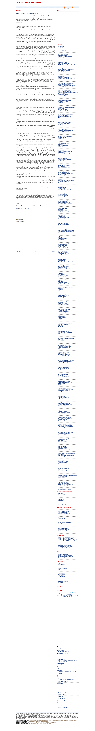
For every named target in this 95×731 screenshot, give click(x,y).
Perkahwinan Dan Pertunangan (63, 427)
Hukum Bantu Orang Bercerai (63, 223)
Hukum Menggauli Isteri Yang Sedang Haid (65, 435)
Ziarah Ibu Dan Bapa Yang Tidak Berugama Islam (66, 453)
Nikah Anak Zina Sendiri (62, 246)
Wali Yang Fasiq (60, 375)
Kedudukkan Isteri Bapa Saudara (63, 367)
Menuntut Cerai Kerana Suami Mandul (64, 84)
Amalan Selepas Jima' (61, 226)
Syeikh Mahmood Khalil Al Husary (64, 513)
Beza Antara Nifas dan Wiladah (63, 94)
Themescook (76, 727)
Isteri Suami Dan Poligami (62, 481)
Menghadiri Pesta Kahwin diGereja (64, 354)
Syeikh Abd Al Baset (61, 518)
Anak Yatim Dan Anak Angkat (63, 398)
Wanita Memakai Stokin (62, 344)
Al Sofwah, (36, 721)
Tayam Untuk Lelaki (61, 215)
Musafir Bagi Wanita (61, 359)
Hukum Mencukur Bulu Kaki (63, 405)
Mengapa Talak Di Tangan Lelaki (63, 294)
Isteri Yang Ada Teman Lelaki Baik (63, 297)
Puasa (21, 6)
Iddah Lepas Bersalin (61, 272)
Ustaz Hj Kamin (60, 495)
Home (36, 251)
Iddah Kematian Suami (62, 124)
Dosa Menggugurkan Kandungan (63, 471)
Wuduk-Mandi (32, 6)
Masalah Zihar (60, 288)
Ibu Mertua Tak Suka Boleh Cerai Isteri (64, 247)
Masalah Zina (60, 144)
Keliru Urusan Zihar (61, 467)
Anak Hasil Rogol (61, 258)
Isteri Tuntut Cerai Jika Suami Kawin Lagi (65, 418)
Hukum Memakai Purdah (62, 353)
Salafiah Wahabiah (61, 659)
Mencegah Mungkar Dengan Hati (63, 172)
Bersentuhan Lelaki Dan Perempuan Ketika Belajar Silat (67, 475)
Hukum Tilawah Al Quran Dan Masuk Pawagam (66, 373)
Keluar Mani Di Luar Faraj (62, 411)
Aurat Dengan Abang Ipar (62, 462)
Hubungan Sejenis (61, 428)
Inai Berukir (60, 179)
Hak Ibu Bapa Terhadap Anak (63, 334)
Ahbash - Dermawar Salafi (62, 692)
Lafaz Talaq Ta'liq (61, 47)
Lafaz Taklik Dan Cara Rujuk (63, 301)
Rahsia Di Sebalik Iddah (62, 409)
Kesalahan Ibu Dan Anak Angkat (63, 253)
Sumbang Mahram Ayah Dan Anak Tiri (64, 470)
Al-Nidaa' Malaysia (61, 698)
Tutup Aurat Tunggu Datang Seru (63, 200)
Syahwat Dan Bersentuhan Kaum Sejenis (65, 404)
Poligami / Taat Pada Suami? (63, 168)
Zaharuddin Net (61, 663)
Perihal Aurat (60, 290)
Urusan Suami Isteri (61, 478)
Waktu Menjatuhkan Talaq (62, 282)
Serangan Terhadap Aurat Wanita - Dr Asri (65, 555)
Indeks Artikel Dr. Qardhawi (63, 690)
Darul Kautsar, (61, 720)
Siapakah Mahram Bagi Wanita (63, 115)
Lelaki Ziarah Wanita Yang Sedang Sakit (64, 91)
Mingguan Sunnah (61, 678)
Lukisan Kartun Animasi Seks (63, 195)
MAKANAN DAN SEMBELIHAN (63, 581)
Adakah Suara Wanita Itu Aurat (63, 317)
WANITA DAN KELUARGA (62, 568)
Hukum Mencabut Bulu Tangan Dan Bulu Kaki (66, 230)
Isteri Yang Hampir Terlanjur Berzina (64, 345)
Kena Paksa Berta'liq (61, 216)
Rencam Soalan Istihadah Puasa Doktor (64, 153)
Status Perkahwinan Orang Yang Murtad (65, 151)
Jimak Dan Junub (61, 440)
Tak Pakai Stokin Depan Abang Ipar (64, 202)
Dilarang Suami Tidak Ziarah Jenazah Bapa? (65, 71)
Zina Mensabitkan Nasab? (62, 305)
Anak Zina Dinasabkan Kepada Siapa (64, 347)
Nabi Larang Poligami (61, 152)
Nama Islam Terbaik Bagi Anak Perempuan (65, 424)
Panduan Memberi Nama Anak (63, 61)
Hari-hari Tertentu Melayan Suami (63, 483)
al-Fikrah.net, (31, 720)
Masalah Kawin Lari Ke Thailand (63, 224)
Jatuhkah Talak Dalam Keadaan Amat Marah (65, 114)
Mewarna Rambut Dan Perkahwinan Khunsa (65, 484)
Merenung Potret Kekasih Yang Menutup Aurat (66, 360)
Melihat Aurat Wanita (61, 348)
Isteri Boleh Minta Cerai (62, 72)
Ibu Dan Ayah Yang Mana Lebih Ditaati (64, 402)
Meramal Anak (60, 186)
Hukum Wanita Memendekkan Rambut (64, 128)
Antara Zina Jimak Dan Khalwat (63, 331)
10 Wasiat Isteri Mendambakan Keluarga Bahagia (66, 556)
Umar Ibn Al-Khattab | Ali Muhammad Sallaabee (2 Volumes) (67, 671)
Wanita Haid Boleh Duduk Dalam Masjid (64, 547)
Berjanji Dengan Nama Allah (63, 448)
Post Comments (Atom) (25, 253)
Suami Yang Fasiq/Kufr (62, 260)
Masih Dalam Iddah (61, 207)
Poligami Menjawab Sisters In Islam (64, 377)
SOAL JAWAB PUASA (61, 580)
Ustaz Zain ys (60, 493)
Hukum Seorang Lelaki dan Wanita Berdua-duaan (66, 90)
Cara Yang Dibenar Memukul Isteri (63, 442)
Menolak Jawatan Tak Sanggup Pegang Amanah (66, 420)
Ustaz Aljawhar (60, 498)
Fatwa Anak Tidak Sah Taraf (62, 62)
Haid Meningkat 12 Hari (62, 233)
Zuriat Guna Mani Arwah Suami (63, 211)
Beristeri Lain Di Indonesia (62, 303)
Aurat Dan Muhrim (61, 460)
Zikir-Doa (40, 6)
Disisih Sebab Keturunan (62, 391)
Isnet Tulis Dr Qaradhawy (43, 721)
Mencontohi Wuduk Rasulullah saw (64, 528)
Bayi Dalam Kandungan (62, 137)
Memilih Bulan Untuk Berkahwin (63, 276)
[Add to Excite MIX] (74, 595)
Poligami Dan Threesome (62, 439)
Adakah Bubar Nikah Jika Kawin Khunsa (65, 382)
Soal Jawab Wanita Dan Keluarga (28, 2)
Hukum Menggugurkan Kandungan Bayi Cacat (66, 455)
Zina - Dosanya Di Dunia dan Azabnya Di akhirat (66, 68)
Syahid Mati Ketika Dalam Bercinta (64, 355)
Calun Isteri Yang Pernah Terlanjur (64, 352)
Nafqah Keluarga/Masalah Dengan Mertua (65, 218)
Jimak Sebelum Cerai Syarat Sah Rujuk (64, 122)
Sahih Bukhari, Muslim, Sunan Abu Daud (42, 723)
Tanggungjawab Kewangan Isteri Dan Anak (65, 154)
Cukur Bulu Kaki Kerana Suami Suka (64, 403)
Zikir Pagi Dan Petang (61, 527)
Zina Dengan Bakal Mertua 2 (63, 291)
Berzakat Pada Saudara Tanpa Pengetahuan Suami (66, 85)
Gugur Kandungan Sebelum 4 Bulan (64, 118)
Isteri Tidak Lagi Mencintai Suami (63, 304)
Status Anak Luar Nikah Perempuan (64, 412)
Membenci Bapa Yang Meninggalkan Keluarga (66, 180)
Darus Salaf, (31, 721)
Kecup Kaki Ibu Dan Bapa (62, 310)
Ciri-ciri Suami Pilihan (61, 57)
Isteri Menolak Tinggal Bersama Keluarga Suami (66, 86)
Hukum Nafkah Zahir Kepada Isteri (64, 99)
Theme (65, 727)
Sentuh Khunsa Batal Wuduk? (63, 482)
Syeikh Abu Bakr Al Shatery (62, 512)
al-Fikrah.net (60, 685)
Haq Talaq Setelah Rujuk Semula (63, 283)
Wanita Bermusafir (61, 340)
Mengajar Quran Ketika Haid (63, 255)
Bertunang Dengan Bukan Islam (63, 298)
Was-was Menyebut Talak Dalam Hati (64, 121)
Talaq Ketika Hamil (61, 281)
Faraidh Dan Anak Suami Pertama (63, 217)
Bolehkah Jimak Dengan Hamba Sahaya (65, 363)
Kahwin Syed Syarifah (61, 196)
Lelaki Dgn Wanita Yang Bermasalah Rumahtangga (66, 107)
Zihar (59, 469)
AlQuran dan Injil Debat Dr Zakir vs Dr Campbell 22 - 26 (67, 541)
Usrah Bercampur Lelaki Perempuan (64, 268)
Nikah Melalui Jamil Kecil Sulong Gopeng (65, 203)
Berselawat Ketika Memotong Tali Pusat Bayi (65, 48)
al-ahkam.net (60, 683)
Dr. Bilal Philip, (39, 722)
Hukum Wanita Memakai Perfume (63, 63)
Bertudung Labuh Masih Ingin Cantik (64, 159)
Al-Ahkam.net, (37, 720)
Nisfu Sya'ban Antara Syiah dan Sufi (64, 544)
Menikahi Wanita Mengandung (63, 384)
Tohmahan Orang (61, 302)
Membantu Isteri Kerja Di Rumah (63, 474)
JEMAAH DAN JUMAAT (62, 574)
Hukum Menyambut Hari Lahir (63, 447)
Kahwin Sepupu (60, 289)
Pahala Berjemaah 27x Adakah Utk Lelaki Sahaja (66, 231)
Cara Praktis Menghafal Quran (63, 531)
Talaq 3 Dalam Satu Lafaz (62, 225)
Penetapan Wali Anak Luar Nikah (63, 77)
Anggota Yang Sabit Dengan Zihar (64, 175)
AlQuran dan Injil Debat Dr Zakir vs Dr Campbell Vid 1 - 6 (67, 537)
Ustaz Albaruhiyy (61, 500)
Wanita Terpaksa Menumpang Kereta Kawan (65, 173)
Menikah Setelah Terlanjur (62, 187)
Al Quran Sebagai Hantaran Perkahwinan (65, 366)
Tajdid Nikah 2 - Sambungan (63, 146)
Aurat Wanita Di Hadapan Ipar (63, 369)
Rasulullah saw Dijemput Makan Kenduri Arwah (66, 546)
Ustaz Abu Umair (61, 499)
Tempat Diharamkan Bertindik (63, 158)
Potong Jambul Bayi (61, 477)
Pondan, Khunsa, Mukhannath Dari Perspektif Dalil (66, 96)
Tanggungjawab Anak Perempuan (64, 165)
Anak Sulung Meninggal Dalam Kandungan (27, 13)
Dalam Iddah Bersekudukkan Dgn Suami (65, 164)
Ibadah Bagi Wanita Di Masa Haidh (64, 65)
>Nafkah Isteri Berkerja (62, 259)
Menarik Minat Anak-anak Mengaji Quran (65, 438)
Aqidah (44, 6)
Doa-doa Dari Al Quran (62, 523)
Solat (18, 6)
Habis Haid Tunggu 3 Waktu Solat (63, 265)
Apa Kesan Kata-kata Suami (62, 476)
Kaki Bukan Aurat (61, 150)
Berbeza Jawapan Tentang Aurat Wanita (65, 323)
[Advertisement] (31, 214)
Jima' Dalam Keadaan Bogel (63, 161)
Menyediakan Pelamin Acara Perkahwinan (65, 136)
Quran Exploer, (31, 723)
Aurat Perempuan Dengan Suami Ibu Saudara (65, 389)
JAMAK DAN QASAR (61, 575)
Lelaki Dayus (60, 269)
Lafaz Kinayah (60, 308)
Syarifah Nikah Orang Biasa (62, 194)
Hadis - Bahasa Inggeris (62, 700)
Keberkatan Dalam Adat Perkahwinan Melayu (65, 426)
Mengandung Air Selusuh (62, 182)
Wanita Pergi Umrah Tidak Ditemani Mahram (65, 262)
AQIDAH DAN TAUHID (61, 577)
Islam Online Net (61, 650)
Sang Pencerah (60, 674)
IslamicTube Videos (61, 694)
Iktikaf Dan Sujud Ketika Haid (63, 109)
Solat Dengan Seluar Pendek (63, 461)
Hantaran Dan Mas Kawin (62, 267)
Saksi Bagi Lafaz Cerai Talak (63, 55)
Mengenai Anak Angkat (62, 174)
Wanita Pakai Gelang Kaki (62, 254)
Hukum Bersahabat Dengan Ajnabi (64, 167)
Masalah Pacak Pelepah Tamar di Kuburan (65, 545)
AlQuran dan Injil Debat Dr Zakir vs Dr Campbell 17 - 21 (67, 540)
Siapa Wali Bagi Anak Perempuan (63, 181)
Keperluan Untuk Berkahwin (63, 370)
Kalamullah (60, 670)
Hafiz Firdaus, (49, 720)
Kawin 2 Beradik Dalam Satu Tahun (64, 123)
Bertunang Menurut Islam (62, 434)
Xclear (63, 727)
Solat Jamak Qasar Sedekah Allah (63, 529)
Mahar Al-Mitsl (60, 209)
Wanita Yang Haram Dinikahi (63, 374)
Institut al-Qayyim (61, 705)
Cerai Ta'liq (60, 318)
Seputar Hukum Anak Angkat (63, 101)
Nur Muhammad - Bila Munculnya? (64, 548)
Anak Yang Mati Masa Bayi (62, 238)
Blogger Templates (70, 727)
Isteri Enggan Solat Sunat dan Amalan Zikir (65, 79)
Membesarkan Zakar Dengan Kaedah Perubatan (66, 449)
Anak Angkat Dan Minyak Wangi (63, 397)
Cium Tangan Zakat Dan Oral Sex (63, 311)
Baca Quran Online (61, 564)
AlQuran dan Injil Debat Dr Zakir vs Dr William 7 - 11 (66, 538)
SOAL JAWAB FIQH (61, 576)
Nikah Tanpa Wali (61, 454)
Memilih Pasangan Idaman (62, 557)
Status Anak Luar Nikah (62, 413)
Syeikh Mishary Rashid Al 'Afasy (63, 514)
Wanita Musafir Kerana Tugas (63, 54)
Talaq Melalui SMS (61, 330)
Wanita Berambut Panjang (62, 229)
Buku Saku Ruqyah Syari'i (62, 530)
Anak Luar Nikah (61, 395)
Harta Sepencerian (61, 240)
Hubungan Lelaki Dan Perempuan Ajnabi (65, 406)
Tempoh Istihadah (61, 76)
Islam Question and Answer (63, 653)
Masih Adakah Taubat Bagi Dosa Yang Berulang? (66, 64)
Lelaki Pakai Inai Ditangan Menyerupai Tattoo (65, 83)
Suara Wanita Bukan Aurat (62, 419)
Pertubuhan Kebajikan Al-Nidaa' (70, 720)
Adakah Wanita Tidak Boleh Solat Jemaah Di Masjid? (67, 75)
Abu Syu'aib (60, 673)
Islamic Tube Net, (46, 722)
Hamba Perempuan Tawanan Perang (64, 309)
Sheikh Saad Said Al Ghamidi (63, 510)
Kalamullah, (33, 722)
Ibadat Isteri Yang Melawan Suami (63, 485)
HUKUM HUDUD (60, 582)
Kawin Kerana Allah (61, 188)
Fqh (36, 6)
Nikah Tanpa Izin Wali (61, 274)
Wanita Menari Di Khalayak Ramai (63, 376)
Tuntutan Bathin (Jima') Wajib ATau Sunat (65, 189)
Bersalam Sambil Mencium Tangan (64, 433)
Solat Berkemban (61, 108)
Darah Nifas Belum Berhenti (62, 210)
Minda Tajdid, (43, 720)
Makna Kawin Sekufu (61, 383)
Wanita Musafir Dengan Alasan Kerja (64, 125)
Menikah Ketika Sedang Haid (63, 341)
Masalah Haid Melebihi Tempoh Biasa (64, 116)
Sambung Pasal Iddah (61, 456)
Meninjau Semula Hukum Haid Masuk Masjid (65, 261)
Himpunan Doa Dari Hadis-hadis (63, 524)
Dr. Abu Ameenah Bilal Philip (63, 707)
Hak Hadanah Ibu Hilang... (62, 201)
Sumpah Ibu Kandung (62, 219)
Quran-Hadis (26, 6)
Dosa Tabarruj (60, 273)
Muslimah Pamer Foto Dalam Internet (64, 117)
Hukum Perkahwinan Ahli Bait (63, 145)
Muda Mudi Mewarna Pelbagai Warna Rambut (65, 432)
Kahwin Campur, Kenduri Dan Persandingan (65, 130)
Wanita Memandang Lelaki (62, 251)
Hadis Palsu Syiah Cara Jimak (63, 252)
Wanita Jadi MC (60, 157)
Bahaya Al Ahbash (61, 666)
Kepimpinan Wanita (61, 316)
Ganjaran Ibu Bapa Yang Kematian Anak (65, 425)
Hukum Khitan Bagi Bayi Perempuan (64, 445)
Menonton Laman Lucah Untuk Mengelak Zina (66, 69)
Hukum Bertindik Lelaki (62, 446)
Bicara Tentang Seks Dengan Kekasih (64, 388)
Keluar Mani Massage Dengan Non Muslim (65, 361)
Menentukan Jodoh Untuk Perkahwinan (64, 489)
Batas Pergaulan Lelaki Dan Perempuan (64, 190)
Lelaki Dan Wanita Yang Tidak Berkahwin (65, 332)
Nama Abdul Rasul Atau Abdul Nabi (64, 390)
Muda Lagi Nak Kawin (61, 166)
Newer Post (18, 251)
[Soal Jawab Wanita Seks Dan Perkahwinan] (64, 594)
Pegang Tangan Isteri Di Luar (63, 312)
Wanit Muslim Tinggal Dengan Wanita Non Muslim (66, 193)
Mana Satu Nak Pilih (61, 197)
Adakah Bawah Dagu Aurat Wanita (64, 381)
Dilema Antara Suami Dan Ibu (63, 129)
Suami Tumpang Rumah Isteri (63, 204)
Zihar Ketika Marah (61, 280)
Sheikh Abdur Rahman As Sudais (63, 511)
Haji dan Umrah (61, 696)
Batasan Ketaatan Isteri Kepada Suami (64, 100)
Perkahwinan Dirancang (62, 399)
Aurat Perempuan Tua (61, 102)
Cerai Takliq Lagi (61, 138)
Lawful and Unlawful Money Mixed (63, 654)
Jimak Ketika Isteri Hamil (62, 296)
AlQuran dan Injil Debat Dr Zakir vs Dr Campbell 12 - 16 (67, 539)
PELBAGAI (60, 569)
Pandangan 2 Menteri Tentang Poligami (64, 417)
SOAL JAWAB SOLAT (61, 573)
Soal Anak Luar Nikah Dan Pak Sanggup (65, 362)
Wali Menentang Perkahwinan (63, 275)
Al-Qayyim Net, (55, 720)
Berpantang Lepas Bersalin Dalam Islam (65, 56)
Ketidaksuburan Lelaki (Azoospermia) (64, 346)
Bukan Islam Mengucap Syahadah (64, 135)
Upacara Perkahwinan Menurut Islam (64, 463)
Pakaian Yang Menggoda (62, 232)
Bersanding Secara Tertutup (63, 208)
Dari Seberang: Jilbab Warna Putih (64, 132)
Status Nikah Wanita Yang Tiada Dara (64, 110)
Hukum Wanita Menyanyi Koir (63, 103)
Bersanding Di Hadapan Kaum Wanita (64, 131)
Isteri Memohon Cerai (61, 319)
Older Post (53, 251)
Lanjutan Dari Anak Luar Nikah (63, 392)
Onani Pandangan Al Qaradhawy (63, 143)
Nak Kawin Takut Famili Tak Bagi (63, 222)
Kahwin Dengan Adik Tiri (62, 95)
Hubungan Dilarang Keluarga (63, 244)
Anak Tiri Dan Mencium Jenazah (63, 295)
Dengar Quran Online (61, 563)
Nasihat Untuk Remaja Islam (63, 554)
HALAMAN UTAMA (61, 46)
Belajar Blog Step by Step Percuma (64, 504)
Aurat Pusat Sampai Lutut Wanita (63, 324)
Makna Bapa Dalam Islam (62, 326)
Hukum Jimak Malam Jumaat (63, 441)
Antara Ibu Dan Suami (61, 396)
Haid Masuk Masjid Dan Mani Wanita (64, 171)
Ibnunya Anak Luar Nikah (62, 245)
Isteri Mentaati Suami (61, 337)
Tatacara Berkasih (61, 239)
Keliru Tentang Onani (61, 160)
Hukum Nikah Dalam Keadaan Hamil (64, 70)
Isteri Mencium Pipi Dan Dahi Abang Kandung (66, 338)
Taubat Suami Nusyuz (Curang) (63, 266)
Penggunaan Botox (61, 236)
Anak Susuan (60, 431)
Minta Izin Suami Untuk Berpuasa (63, 368)
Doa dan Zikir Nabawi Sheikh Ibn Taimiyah (65, 522)
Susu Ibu (59, 139)
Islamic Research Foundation (63, 681)
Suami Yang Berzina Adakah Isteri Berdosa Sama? (66, 78)
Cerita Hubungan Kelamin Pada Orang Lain (65, 333)
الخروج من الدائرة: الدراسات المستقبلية (63, 651)
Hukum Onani (60, 325)
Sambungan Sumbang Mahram (63, 468)
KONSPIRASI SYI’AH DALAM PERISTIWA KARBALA (66, 679)
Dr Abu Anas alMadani (62, 494)
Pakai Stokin (60, 237)
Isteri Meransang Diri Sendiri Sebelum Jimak (65, 327)
